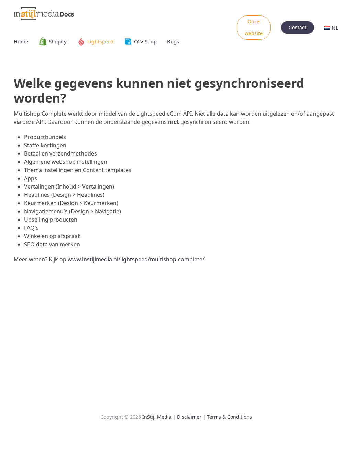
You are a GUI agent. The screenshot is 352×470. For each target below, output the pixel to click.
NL (335, 27)
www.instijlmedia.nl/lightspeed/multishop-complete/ (136, 259)
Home (21, 41)
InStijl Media (157, 417)
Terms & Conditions (229, 417)
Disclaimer (189, 417)
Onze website (254, 27)
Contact (297, 27)
